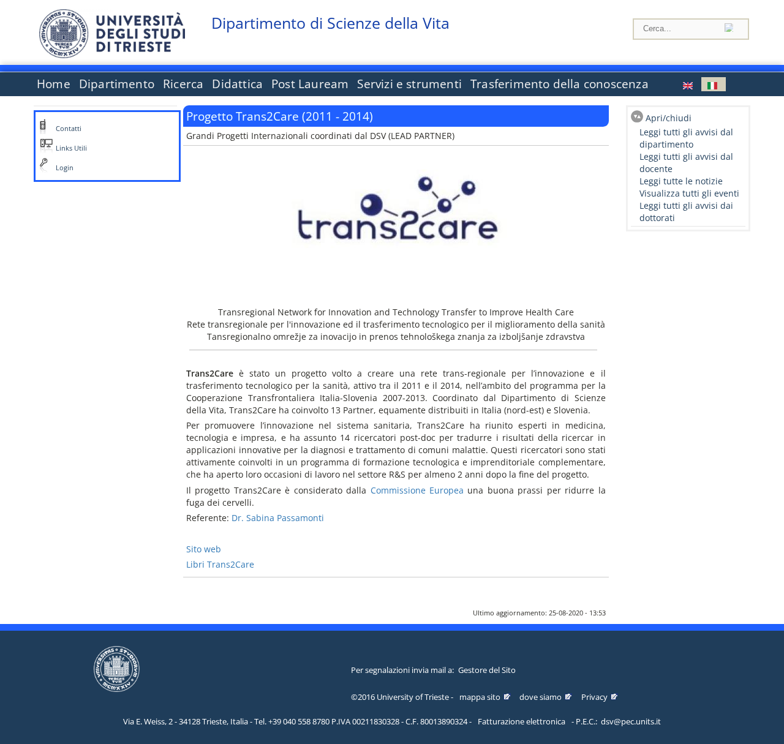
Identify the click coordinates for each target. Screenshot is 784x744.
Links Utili (71, 148)
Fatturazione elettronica (521, 721)
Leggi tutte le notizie (681, 181)
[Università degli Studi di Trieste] (112, 55)
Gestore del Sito (487, 669)
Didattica (237, 84)
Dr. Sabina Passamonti (278, 518)
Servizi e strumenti (409, 84)
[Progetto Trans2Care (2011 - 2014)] (713, 84)
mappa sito (479, 696)
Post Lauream (310, 84)
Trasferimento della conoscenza (559, 84)
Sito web (203, 549)
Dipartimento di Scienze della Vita (330, 23)
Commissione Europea (415, 490)
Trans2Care (230, 564)
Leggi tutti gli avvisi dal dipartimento (686, 138)
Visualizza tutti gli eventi (689, 193)
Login (65, 167)
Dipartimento (116, 84)
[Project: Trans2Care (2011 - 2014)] (689, 84)
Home (53, 84)
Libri (196, 564)
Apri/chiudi (669, 118)
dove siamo (540, 696)
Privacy (594, 696)
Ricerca (183, 84)
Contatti (68, 128)
